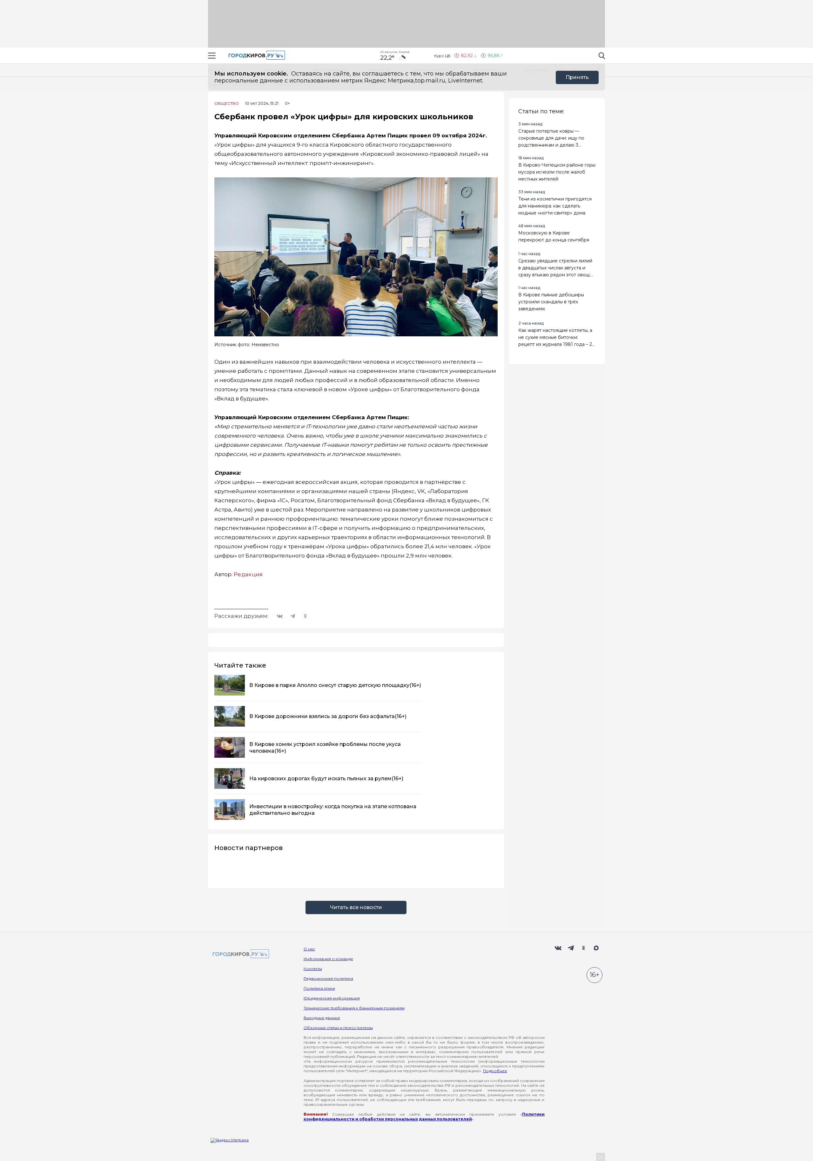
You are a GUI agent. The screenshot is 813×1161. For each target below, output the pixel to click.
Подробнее (495, 1070)
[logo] (240, 954)
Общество (226, 103)
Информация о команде (328, 958)
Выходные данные (322, 1017)
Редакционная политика (328, 978)
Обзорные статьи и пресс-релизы (338, 1027)
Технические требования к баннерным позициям (354, 1008)
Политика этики (319, 988)
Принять (577, 77)
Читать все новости (356, 907)
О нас (309, 949)
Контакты (313, 968)
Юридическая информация (332, 998)
